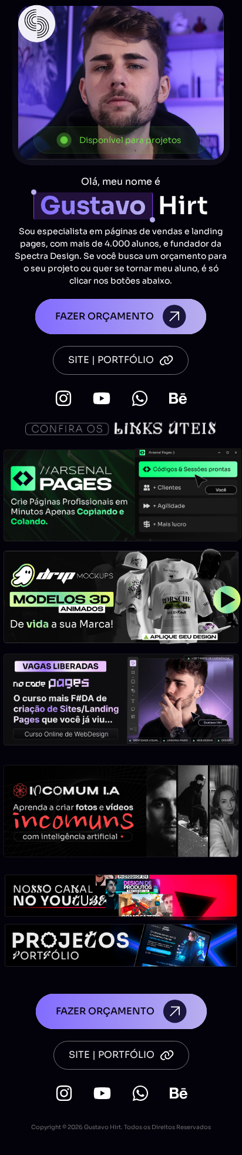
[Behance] (178, 398)
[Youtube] (101, 398)
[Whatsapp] (139, 398)
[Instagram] (63, 398)
